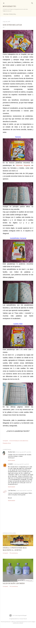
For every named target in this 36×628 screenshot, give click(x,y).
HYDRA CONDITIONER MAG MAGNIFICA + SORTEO (15, 549)
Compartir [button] (5, 440)
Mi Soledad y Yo (9, 6)
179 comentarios (14, 553)
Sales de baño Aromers (14, 583)
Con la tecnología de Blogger (19, 615)
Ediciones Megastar (23, 165)
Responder (11, 460)
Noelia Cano (11, 452)
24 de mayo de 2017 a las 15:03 (21, 464)
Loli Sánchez (12, 490)
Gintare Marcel (23, 618)
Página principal (9, 14)
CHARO (10, 464)
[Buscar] (32, 2)
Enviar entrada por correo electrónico (19, 440)
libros (9, 443)
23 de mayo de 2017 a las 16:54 (23, 452)
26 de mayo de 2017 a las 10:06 (24, 490)
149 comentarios (14, 586)
